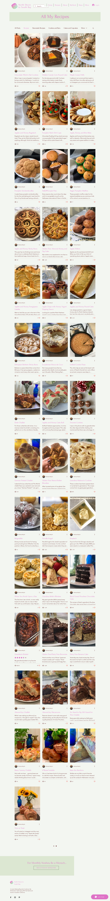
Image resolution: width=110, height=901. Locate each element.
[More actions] (40, 71)
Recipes (26, 28)
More (83, 28)
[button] (93, 28)
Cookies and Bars (54, 28)
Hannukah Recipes (38, 28)
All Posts (17, 28)
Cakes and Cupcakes (71, 28)
